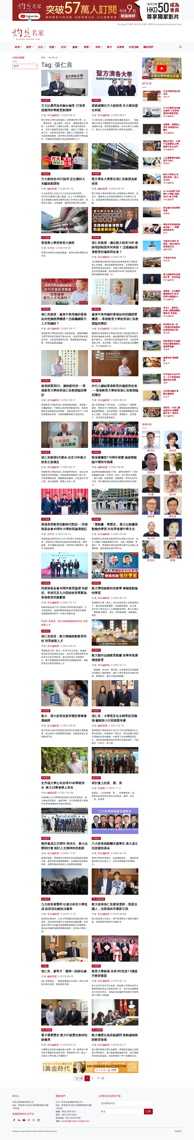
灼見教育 (96, 100)
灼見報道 (45, 583)
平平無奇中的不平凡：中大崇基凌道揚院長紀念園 (171, 377)
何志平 (166, 97)
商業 (86, 47)
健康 (74, 47)
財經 (51, 47)
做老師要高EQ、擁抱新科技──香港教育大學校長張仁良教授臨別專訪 (64, 390)
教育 (28, 47)
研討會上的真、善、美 (107, 783)
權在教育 (96, 778)
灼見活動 (134, 47)
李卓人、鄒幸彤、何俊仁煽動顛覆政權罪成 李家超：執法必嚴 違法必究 (171, 313)
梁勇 (165, 382)
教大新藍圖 (46, 1030)
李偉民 (166, 349)
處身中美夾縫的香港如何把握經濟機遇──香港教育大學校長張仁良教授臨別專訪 (115, 319)
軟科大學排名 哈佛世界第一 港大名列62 (171, 177)
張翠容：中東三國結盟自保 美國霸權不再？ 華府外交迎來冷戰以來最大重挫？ (171, 413)
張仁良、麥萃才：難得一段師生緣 (64, 971)
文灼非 (50, 248)
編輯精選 (52, 188)
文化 (40, 47)
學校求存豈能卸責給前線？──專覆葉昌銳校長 (171, 227)
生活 (63, 47)
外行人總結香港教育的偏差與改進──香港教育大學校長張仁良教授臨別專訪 (115, 390)
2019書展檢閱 (98, 899)
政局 (17, 47)
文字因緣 (45, 238)
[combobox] (25, 66)
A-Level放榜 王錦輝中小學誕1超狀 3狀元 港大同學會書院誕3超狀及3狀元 (171, 196)
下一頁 (100, 1078)
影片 (109, 47)
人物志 (45, 966)
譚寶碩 (166, 163)
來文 (165, 233)
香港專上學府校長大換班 (58, 243)
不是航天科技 (169, 257)
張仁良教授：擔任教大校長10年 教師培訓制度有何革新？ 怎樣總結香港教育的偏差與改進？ (115, 247)
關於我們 (148, 47)
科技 (98, 47)
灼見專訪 (45, 100)
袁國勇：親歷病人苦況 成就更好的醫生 (171, 127)
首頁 (43, 57)
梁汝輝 (166, 332)
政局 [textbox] (16, 66)
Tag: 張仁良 (53, 57)
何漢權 (101, 788)
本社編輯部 (53, 115)
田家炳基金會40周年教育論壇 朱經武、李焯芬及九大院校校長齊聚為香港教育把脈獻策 (64, 592)
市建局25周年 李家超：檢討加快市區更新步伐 (171, 244)
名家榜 (120, 47)
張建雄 (166, 213)
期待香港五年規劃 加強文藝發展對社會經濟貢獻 (171, 344)
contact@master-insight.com (75, 1121)
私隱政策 (178, 1131)
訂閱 (148, 1111)
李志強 (166, 260)
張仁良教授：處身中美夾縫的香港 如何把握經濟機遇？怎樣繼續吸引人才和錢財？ (64, 319)
